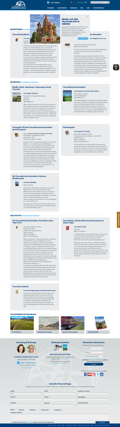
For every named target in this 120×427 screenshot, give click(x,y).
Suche (108, 2)
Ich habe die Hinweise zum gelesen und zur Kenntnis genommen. (33, 422)
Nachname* (13, 403)
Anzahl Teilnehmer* (83, 403)
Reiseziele (73, 8)
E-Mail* (46, 391)
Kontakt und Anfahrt (71, 425)
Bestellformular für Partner (61, 363)
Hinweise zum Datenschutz (95, 360)
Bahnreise (21, 410)
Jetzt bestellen (65, 359)
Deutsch (72, 2)
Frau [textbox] (12, 393)
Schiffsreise (33, 410)
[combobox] (26, 393)
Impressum (86, 425)
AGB (92, 425)
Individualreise (45, 410)
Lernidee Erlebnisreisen (18, 5)
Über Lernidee (61, 425)
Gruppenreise (57, 410)
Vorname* (13, 397)
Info (81, 8)
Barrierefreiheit (106, 425)
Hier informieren (83, 38)
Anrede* (12, 391)
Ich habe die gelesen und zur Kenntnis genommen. (95, 360)
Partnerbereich (98, 8)
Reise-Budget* (81, 397)
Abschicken (94, 364)
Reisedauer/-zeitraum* (84, 391)
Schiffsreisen (62, 8)
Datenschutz (30, 422)
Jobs (88, 8)
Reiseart (12, 409)
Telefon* (46, 397)
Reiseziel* (47, 403)
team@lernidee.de (27, 368)
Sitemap (80, 425)
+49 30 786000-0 (55, 2)
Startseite (49, 425)
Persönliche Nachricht (16, 412)
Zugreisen (50, 8)
